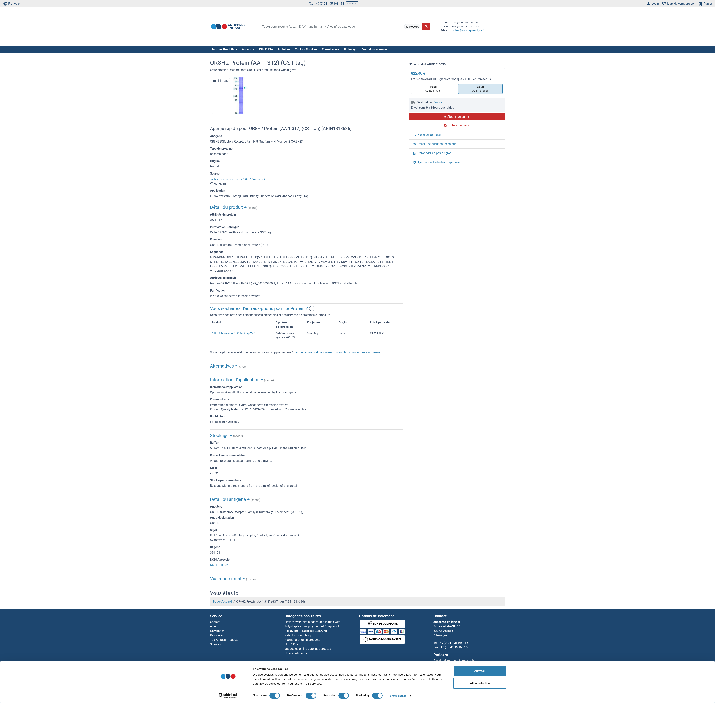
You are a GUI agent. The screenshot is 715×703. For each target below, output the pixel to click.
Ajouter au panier (458, 116)
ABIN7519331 (433, 88)
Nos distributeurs (296, 653)
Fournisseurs (330, 49)
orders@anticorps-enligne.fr (468, 30)
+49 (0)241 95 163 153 (329, 3)
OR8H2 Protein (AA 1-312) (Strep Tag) (233, 333)
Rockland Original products (302, 640)
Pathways (350, 49)
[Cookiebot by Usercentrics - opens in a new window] (228, 696)
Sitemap (215, 644)
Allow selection (480, 683)
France (437, 102)
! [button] (312, 308)
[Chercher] (426, 26)
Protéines (284, 49)
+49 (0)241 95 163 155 (454, 647)
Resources (217, 635)
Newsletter (217, 631)
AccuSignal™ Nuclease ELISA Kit (306, 631)
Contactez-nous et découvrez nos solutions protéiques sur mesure (337, 352)
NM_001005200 (220, 565)
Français (14, 3)
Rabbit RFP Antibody (298, 635)
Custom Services (306, 49)
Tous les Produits (223, 49)
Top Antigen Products (224, 640)
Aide (213, 626)
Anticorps (248, 49)
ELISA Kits (291, 644)
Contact (352, 3)
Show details (398, 695)
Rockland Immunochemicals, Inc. (455, 660)
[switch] (311, 696)
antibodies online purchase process (308, 648)
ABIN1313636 (480, 88)
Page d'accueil (222, 601)
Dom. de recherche (374, 49)
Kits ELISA (266, 49)
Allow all (479, 670)
